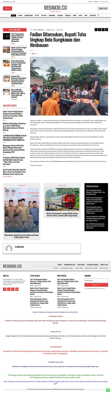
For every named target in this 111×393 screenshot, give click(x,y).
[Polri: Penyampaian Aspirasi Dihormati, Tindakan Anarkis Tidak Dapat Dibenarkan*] (6, 36)
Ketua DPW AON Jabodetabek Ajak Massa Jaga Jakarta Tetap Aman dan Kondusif (18, 93)
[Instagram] (8, 289)
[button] (98, 15)
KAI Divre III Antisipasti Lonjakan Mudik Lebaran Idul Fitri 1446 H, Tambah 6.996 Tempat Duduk (62, 214)
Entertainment (7, 176)
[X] (99, 29)
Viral (13, 57)
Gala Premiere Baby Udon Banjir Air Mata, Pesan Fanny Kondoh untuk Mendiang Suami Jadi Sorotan (14, 172)
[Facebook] (96, 29)
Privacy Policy (101, 288)
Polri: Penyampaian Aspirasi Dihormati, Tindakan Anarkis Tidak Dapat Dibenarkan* (17, 37)
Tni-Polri (14, 99)
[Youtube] (17, 289)
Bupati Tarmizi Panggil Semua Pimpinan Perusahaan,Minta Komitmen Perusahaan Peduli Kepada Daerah (18, 51)
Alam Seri (40, 30)
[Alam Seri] (31, 30)
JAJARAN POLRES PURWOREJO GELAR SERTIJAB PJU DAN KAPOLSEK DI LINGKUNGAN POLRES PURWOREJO (14, 138)
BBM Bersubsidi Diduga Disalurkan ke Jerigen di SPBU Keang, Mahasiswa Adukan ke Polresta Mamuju (14, 126)
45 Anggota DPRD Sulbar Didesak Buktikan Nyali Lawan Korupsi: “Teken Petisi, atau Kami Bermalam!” (14, 161)
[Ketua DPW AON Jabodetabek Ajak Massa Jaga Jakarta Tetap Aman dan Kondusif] (6, 92)
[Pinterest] (103, 29)
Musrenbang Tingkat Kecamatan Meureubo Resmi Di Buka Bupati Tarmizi (22, 236)
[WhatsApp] (106, 29)
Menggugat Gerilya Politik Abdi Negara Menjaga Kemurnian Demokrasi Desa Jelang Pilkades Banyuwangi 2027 (14, 148)
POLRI (13, 43)
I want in (95, 284)
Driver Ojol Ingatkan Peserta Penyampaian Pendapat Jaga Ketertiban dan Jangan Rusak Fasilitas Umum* (18, 65)
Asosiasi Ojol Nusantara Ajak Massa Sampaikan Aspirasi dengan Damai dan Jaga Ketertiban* (18, 80)
